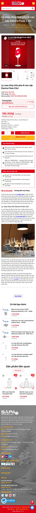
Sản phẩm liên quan (18, 366)
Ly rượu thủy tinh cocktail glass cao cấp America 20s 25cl (21, 344)
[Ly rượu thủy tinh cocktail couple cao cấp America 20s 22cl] (6, 357)
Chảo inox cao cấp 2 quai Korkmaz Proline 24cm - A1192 (22, 321)
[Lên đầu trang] (32, 498)
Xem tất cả (18, 370)
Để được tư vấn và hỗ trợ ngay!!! (18, 138)
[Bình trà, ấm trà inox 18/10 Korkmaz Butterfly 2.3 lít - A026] (6, 312)
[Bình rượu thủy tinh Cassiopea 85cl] (9, 382)
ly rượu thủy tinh (20, 216)
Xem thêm (18, 296)
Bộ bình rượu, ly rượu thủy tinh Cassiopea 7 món (26, 393)
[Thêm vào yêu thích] (16, 377)
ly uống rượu (20, 194)
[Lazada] (6, 456)
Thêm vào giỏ (25, 133)
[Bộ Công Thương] (18, 500)
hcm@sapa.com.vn (11, 436)
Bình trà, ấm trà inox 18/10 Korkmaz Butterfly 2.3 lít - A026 (21, 310)
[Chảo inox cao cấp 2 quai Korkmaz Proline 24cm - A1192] (6, 323)
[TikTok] (14, 495)
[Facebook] (6, 495)
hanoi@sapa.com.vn (12, 449)
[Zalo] (2, 495)
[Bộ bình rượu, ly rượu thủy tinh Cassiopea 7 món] (27, 382)
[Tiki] (10, 456)
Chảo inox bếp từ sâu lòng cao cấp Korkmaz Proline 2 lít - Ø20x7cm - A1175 (22, 333)
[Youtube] (10, 495)
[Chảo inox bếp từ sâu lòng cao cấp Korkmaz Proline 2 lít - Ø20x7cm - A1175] (6, 335)
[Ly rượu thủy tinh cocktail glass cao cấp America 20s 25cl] (6, 346)
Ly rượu (16, 279)
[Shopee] (2, 456)
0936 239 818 (13, 447)
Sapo (22, 511)
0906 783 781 (13, 434)
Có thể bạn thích (18, 304)
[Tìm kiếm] (33, 8)
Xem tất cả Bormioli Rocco (18, 106)
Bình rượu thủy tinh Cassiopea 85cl (8, 393)
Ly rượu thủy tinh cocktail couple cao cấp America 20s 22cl (22, 355)
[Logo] (18, 3)
